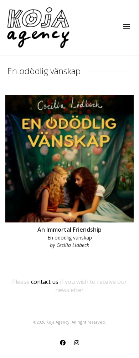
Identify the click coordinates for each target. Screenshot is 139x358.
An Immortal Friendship (69, 229)
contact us (44, 282)
